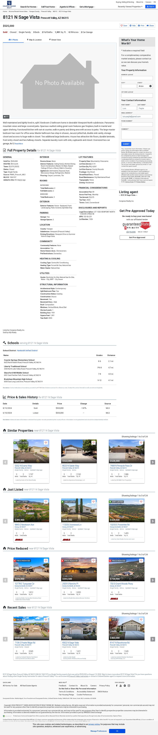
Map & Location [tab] (35, 40)
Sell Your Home (48, 7)
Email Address (127, 113)
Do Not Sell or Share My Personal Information (77, 689)
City (123, 83)
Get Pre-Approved (137, 237)
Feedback (62, 686)
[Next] (152, 462)
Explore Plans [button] (117, 716)
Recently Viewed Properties (129, 7)
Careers (148, 2)
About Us (139, 2)
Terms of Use (129, 182)
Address (127, 74)
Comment (125, 129)
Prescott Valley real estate (78, 676)
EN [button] (155, 2)
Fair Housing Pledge (66, 695)
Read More (19, 144)
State (140, 83)
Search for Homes (28, 7)
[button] (150, 6)
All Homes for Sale (10, 686)
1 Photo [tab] (14, 40)
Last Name (142, 105)
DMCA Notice (103, 692)
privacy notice (94, 724)
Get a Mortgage (87, 7)
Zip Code (127, 92)
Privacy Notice (140, 182)
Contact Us (73, 686)
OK (117, 731)
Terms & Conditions (66, 692)
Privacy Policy (104, 686)
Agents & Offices (67, 7)
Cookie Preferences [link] (84, 695)
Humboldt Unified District (27, 350)
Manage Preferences (99, 731)
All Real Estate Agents (28, 686)
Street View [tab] (56, 40)
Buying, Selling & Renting (125, 2)
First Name (125, 105)
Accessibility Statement (86, 692)
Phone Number (126, 121)
